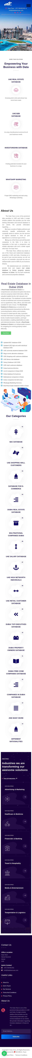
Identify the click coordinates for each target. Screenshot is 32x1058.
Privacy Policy (7, 996)
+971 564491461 (9, 967)
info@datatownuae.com (11, 970)
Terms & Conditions (21, 1055)
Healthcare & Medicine (14, 814)
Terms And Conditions (9, 992)
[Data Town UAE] (16, 3)
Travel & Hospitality (13, 863)
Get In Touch (7, 986)
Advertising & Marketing (14, 789)
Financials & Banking (13, 839)
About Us (6, 982)
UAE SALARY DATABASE (16, 556)
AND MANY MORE (16, 718)
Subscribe (16, 1036)
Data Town (13, 1050)
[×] (4, 1053)
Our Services (7, 989)
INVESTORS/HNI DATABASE (16, 148)
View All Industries (10, 778)
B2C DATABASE (16, 442)
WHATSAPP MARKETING (16, 179)
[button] (6, 333)
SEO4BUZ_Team (20, 1052)
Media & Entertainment (14, 888)
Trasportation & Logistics (15, 912)
